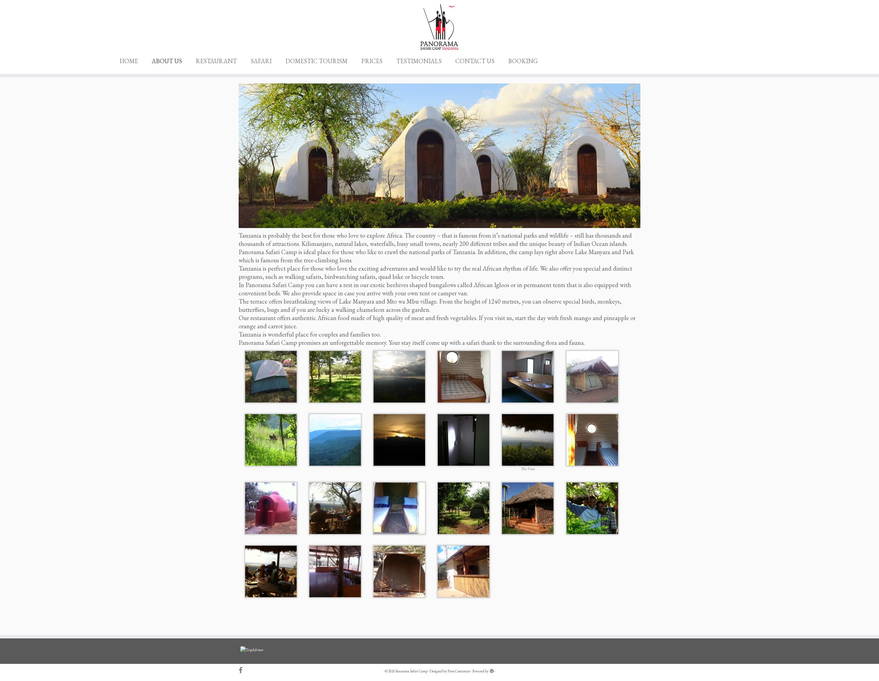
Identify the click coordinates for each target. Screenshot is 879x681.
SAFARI (261, 61)
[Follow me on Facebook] (243, 670)
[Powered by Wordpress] (491, 670)
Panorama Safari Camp (411, 671)
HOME (128, 61)
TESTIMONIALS (419, 61)
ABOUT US (167, 61)
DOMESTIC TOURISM (316, 61)
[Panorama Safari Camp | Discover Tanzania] (439, 26)
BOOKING (523, 61)
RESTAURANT (216, 61)
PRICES (372, 61)
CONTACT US (474, 61)
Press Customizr (459, 671)
